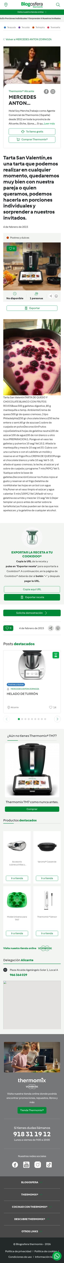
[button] (58, 4)
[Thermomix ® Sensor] (47, 900)
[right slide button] (57, 719)
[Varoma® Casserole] (47, 845)
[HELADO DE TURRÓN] (32, 667)
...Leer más (49, 123)
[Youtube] (26, 1164)
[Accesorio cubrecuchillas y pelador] (17, 845)
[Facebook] (15, 1164)
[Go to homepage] (32, 5)
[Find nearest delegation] (6, 4)
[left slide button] (6, 719)
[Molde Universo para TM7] (17, 900)
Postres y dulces (16, 684)
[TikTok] (49, 1164)
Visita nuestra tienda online (30, 12)
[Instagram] (37, 1164)
